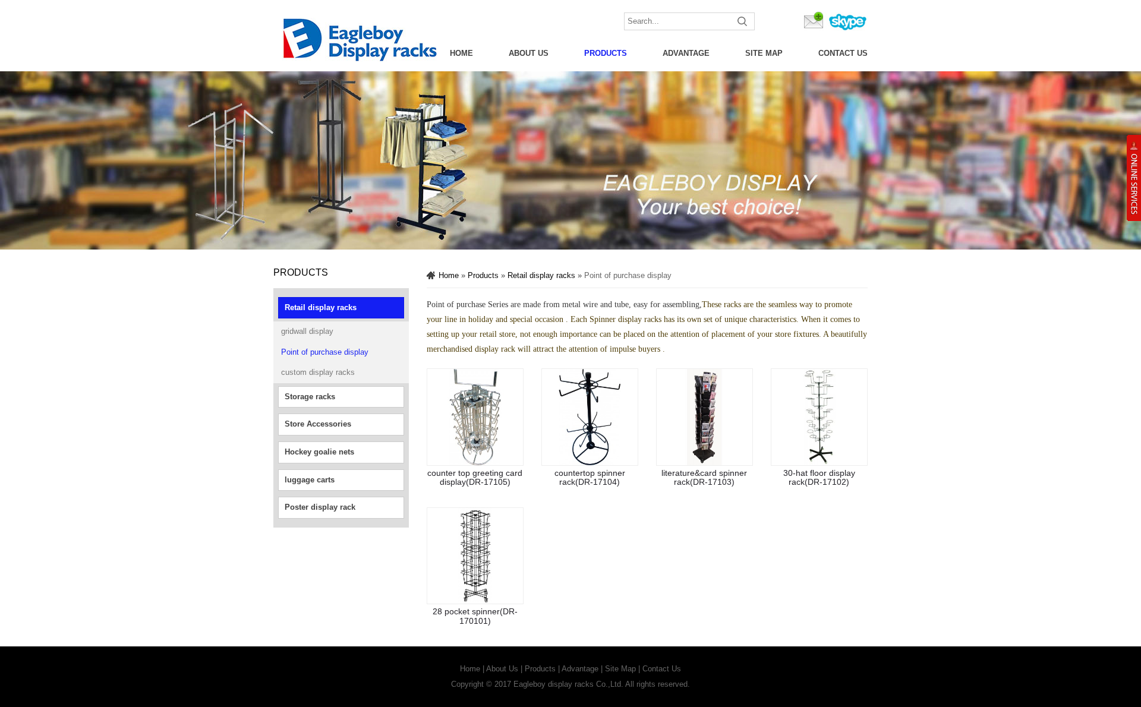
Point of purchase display (324, 352)
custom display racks (318, 372)
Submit (743, 21)
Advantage (686, 53)
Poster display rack (320, 507)
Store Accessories (318, 423)
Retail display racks (321, 307)
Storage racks (310, 396)
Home (461, 53)
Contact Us (843, 53)
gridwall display (307, 331)
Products (605, 53)
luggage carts (310, 479)
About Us (529, 53)
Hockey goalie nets (319, 451)
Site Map (764, 53)
